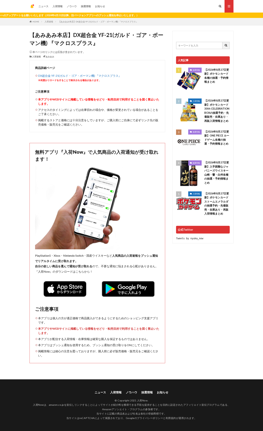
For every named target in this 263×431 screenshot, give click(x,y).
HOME (36, 21)
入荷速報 (49, 21)
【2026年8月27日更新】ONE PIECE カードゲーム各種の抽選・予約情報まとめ (216, 137)
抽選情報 (86, 6)
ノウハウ (72, 6)
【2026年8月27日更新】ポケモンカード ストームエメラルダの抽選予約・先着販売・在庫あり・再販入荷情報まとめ (216, 203)
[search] (226, 45)
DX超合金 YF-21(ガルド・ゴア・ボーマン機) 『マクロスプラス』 (79, 75)
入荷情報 (58, 6)
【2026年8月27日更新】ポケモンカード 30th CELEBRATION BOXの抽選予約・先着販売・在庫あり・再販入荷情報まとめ (216, 110)
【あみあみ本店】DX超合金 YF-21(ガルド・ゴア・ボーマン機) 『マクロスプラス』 (98, 21)
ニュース (43, 6)
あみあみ (50, 56)
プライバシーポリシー (150, 418)
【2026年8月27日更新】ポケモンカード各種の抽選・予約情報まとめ (216, 75)
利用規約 (171, 418)
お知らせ (100, 6)
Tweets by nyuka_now (189, 238)
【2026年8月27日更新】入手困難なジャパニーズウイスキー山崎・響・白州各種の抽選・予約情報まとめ (216, 172)
